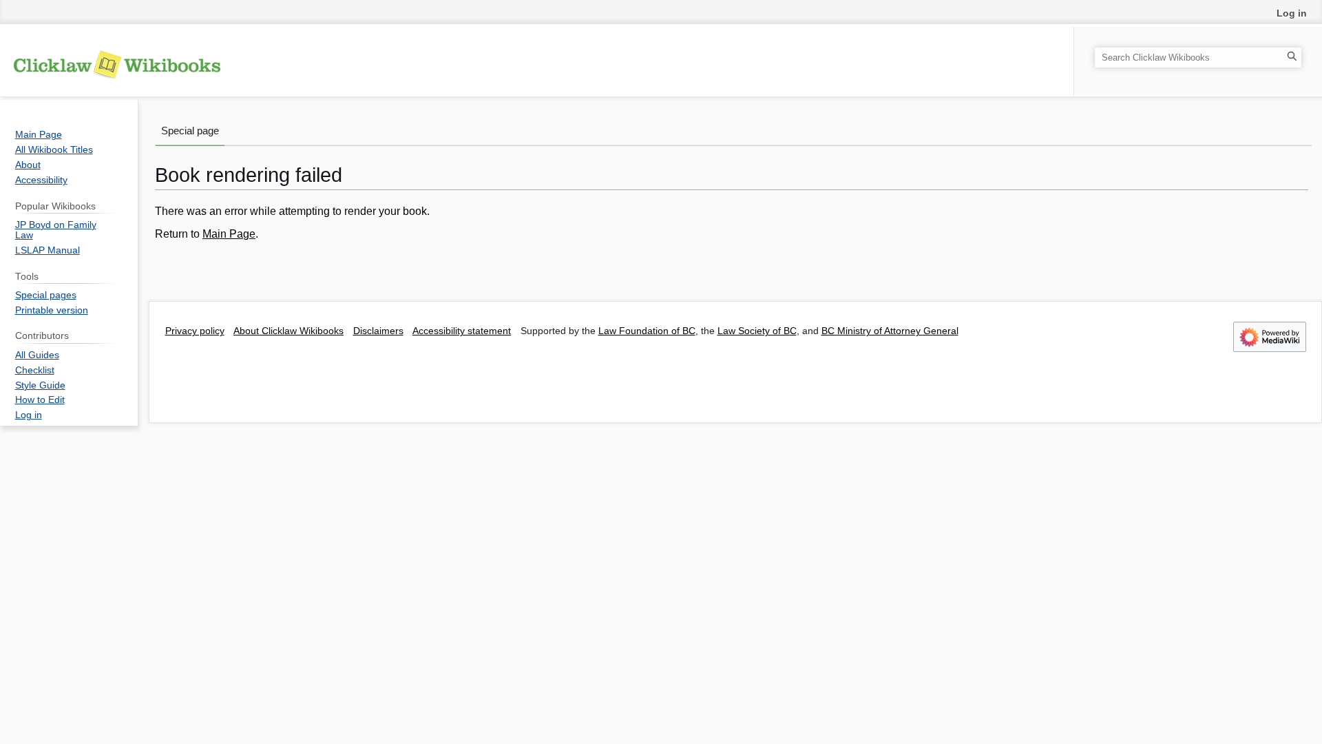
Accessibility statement (461, 331)
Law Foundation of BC (646, 331)
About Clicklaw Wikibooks (288, 331)
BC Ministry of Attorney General (889, 331)
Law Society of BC (757, 331)
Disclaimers (378, 331)
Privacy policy (194, 331)
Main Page (228, 234)
